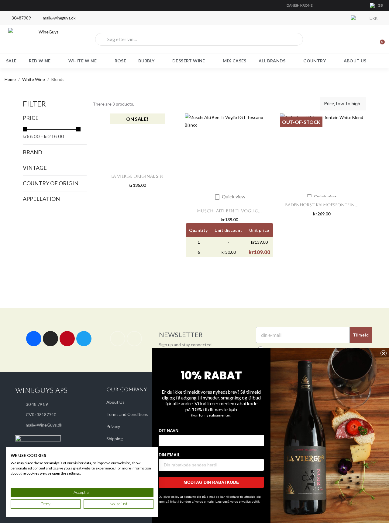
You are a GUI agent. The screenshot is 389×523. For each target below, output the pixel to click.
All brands (272, 60)
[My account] (359, 39)
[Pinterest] (67, 338)
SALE (11, 60)
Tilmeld (361, 334)
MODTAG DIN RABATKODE (211, 482)
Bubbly (146, 60)
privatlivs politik (249, 501)
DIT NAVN (168, 430)
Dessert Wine (188, 60)
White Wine (82, 60)
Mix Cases (234, 60)
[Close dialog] (383, 353)
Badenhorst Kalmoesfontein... (321, 204)
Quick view (230, 196)
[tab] (55, 118)
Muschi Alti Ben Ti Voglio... (229, 210)
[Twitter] (83, 338)
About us (355, 60)
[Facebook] (33, 338)
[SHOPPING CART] (379, 39)
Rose (120, 60)
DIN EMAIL (170, 454)
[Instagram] (50, 338)
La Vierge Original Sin (137, 176)
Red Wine (40, 60)
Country (314, 60)
